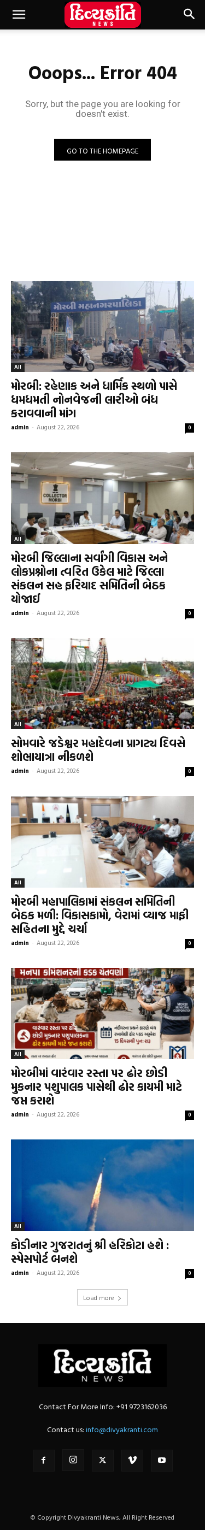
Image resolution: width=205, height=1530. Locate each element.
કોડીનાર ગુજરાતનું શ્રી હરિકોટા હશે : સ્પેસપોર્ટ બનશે (90, 1251)
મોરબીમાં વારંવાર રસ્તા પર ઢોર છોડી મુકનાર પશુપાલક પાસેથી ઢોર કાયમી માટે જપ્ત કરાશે (96, 1086)
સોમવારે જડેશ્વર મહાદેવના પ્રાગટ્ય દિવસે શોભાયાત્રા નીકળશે (98, 749)
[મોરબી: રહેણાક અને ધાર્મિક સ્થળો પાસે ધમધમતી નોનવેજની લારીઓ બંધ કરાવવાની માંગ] (102, 327)
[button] (18, 14)
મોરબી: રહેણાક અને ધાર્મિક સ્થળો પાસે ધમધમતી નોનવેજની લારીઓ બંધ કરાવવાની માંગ (94, 399)
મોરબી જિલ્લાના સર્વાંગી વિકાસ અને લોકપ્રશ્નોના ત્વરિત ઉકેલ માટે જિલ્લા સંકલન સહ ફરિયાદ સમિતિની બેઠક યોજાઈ (89, 578)
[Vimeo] (132, 1461)
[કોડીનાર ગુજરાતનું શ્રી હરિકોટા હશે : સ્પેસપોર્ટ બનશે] (102, 1185)
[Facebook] (44, 1461)
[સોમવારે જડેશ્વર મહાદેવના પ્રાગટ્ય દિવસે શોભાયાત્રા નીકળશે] (102, 684)
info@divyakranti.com (122, 1429)
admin (20, 427)
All (17, 367)
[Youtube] (162, 1461)
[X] (103, 1461)
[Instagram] (73, 1460)
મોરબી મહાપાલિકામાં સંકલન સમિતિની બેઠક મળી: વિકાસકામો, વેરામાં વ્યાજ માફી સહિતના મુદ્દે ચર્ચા (100, 915)
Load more (98, 1297)
